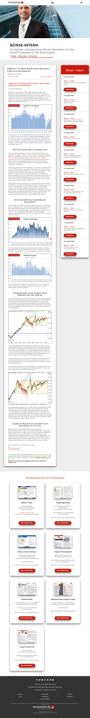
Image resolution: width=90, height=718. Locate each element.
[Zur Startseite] (16, 2)
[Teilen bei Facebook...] (37, 680)
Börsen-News (22, 56)
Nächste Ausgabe (13, 76)
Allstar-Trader (47, 456)
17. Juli (49, 352)
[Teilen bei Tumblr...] (45, 680)
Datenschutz (45, 696)
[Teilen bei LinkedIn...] (50, 680)
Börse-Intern (33, 56)
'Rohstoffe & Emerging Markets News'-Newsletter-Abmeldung (45, 687)
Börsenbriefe (45, 694)
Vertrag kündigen (45, 699)
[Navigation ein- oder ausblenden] (81, 3)
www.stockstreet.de (14, 450)
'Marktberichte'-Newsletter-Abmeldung (45, 690)
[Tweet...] (39, 680)
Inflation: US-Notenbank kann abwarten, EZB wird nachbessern (32, 57)
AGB (20, 696)
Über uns (69, 694)
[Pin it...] (47, 680)
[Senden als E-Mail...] (53, 680)
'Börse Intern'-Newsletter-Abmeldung (45, 684)
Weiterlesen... (70, 89)
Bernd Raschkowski (28, 512)
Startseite (13, 56)
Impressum (70, 696)
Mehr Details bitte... (27, 523)
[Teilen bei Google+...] (42, 680)
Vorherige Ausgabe (46, 76)
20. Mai (13, 353)
